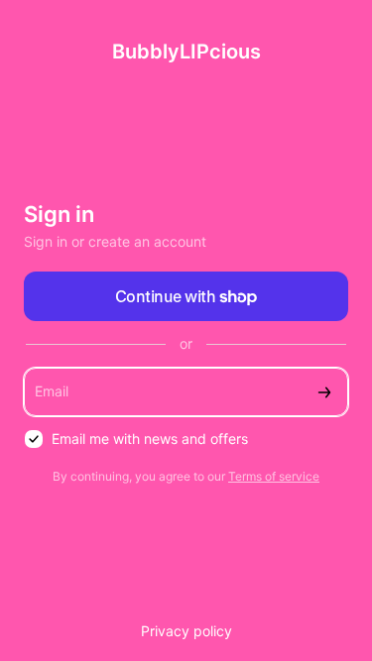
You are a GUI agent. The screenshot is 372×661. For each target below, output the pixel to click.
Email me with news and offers (150, 438)
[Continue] (324, 392)
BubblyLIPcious (186, 51)
